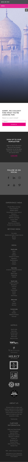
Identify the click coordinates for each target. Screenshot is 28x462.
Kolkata (14, 277)
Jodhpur (14, 255)
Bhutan (14, 237)
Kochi (14, 294)
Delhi (14, 251)
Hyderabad (14, 290)
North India (14, 249)
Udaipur (14, 264)
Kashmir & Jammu (14, 256)
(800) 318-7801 (5, 2)
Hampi (14, 288)
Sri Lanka (14, 233)
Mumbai (14, 305)
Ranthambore (14, 260)
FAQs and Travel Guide (14, 429)
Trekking (14, 221)
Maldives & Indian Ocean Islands (14, 235)
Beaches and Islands (14, 223)
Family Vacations (14, 216)
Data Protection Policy (14, 444)
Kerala (14, 292)
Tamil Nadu (14, 295)
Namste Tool (14, 445)
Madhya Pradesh (14, 314)
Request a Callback (14, 436)
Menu (3, 6)
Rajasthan (14, 258)
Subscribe (14, 155)
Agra (14, 311)
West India (14, 299)
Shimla (14, 262)
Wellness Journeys (14, 217)
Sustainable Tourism (14, 435)
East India (14, 268)
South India (14, 281)
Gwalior (14, 313)
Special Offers (14, 433)
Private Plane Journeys (14, 207)
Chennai (14, 286)
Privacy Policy (14, 442)
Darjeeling (14, 275)
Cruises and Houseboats (14, 225)
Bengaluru (14, 285)
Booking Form (14, 440)
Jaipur (14, 253)
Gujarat (14, 303)
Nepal (14, 239)
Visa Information (14, 431)
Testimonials (14, 419)
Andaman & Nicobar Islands (14, 270)
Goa (14, 301)
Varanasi (14, 316)
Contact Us (14, 438)
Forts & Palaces (14, 208)
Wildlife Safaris (14, 210)
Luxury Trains (14, 219)
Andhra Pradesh (14, 283)
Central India (14, 309)
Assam (14, 271)
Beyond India (14, 338)
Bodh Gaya (14, 273)
